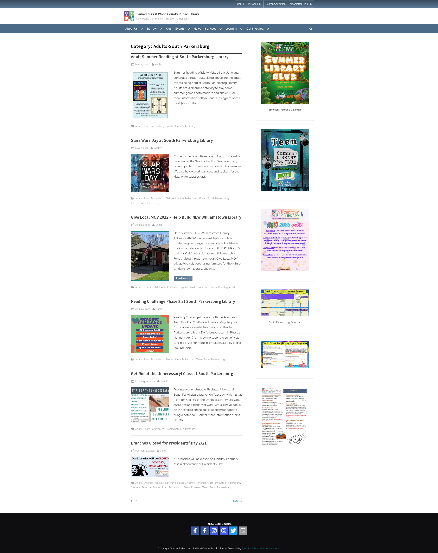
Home (240, 4)
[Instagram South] (224, 530)
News (197, 28)
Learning (231, 28)
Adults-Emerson (144, 287)
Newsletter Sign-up (301, 4)
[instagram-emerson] (214, 530)
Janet (159, 224)
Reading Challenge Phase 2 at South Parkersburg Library (183, 301)
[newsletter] (243, 530)
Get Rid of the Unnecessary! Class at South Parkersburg (182, 373)
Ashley (159, 64)
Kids (168, 28)
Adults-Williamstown (196, 287)
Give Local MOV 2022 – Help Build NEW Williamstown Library (186, 217)
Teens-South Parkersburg (145, 203)
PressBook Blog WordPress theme (261, 548)
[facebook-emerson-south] (195, 530)
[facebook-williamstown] (205, 530)
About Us (131, 28)
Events (179, 28)
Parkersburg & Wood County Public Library (167, 14)
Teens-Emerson (192, 487)
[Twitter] (233, 530)
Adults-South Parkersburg (149, 126)
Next (236, 501)
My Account (254, 4)
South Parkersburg (184, 126)
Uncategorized (226, 287)
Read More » (184, 279)
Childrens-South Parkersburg (182, 198)
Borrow (152, 28)
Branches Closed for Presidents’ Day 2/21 (169, 443)
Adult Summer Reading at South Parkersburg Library (179, 56)
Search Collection (276, 4)
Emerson (147, 487)
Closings (135, 487)
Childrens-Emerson (196, 482)
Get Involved (255, 28)
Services (210, 28)
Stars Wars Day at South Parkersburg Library (172, 140)
